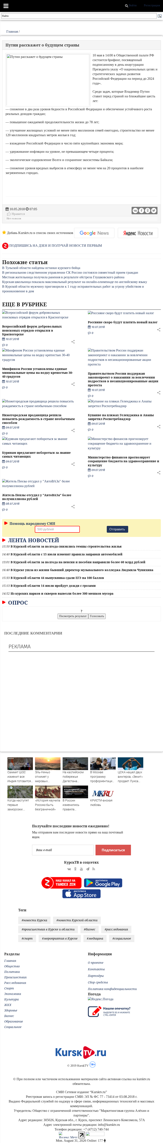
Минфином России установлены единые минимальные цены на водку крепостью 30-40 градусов (37, 372)
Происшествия (15, 977)
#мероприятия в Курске (59, 938)
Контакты (96, 969)
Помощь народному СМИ (32, 523)
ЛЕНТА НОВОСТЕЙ (33, 540)
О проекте (95, 963)
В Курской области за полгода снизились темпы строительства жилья (66, 546)
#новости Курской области (76, 920)
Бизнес (9, 1016)
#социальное (121, 938)
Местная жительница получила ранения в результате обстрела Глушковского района (63, 277)
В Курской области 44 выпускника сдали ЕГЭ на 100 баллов (57, 578)
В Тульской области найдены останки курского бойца (41, 268)
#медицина (95, 938)
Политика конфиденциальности (112, 989)
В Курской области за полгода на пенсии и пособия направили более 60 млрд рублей (78, 562)
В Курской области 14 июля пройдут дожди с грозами (53, 586)
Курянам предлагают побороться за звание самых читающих (36, 454)
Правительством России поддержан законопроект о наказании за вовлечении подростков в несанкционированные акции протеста (123, 379)
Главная (12, 31)
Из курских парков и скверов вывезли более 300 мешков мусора (62, 593)
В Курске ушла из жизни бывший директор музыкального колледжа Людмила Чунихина (82, 570)
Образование (13, 1021)
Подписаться (113, 850)
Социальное (12, 1027)
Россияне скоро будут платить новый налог (122, 322)
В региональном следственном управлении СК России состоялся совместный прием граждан (70, 272)
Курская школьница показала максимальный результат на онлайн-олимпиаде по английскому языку (74, 282)
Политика (12, 972)
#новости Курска (34, 920)
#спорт (27, 938)
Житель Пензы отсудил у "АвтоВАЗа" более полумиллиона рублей (36, 497)
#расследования (116, 929)
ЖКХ (7, 1005)
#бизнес (89, 929)
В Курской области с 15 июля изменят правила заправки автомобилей (66, 554)
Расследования (15, 983)
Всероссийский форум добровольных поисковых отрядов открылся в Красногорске (32, 330)
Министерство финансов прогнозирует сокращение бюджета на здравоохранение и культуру (123, 461)
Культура (11, 999)
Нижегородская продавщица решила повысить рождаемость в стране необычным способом (38, 419)
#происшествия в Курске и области (48, 929)
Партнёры (96, 976)
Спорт (9, 988)
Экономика (12, 994)
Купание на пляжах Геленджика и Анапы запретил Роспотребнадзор (121, 417)
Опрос (17, 602)
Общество (12, 966)
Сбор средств (98, 982)
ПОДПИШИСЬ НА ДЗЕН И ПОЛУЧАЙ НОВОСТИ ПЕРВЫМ (55, 245)
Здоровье (10, 1010)
